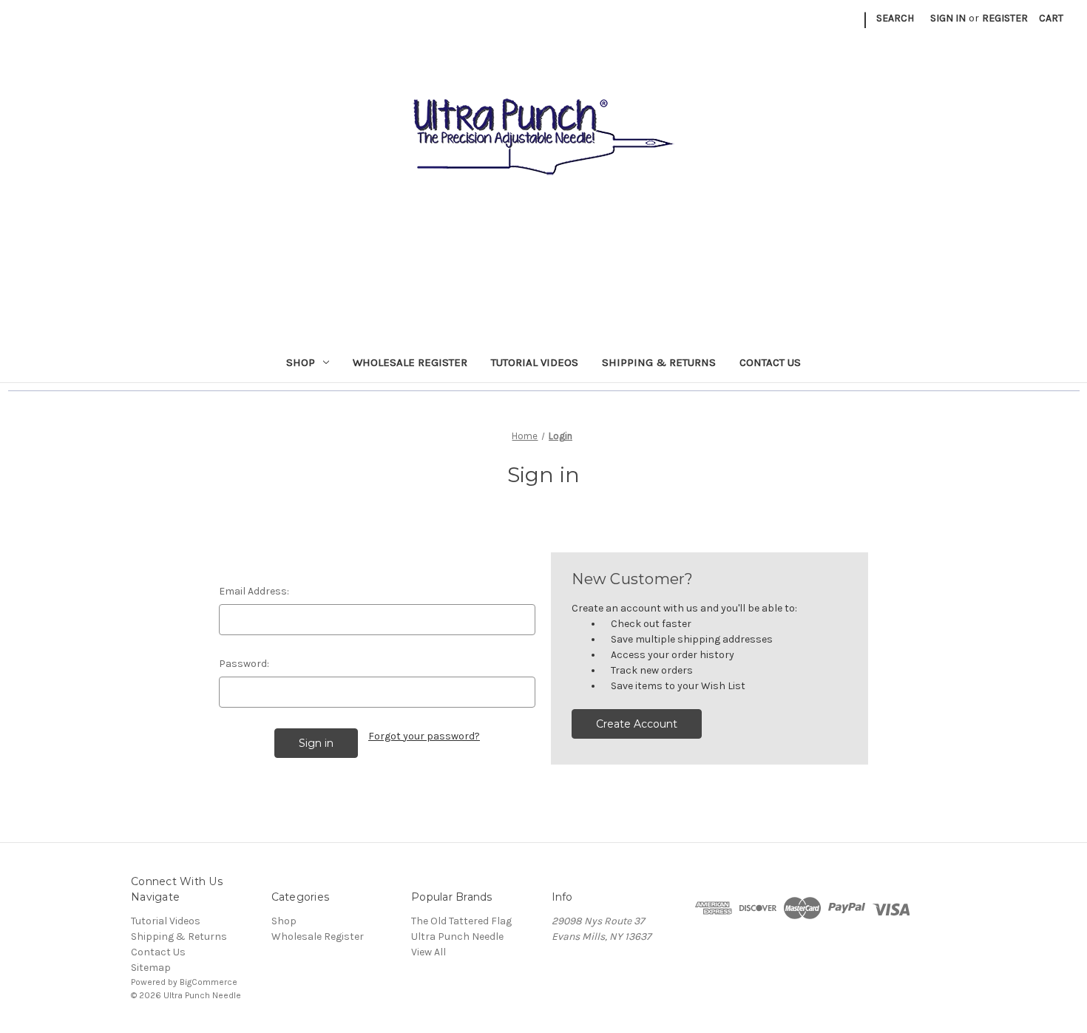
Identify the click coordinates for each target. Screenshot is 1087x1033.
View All (428, 952)
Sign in (948, 18)
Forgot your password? (424, 736)
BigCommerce (208, 982)
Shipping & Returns (659, 362)
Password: (244, 663)
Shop (300, 362)
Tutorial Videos (534, 362)
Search (895, 18)
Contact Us (770, 362)
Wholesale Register (410, 362)
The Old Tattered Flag (461, 921)
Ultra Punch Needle (457, 936)
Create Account (636, 724)
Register (1005, 18)
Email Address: (254, 591)
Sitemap (151, 967)
